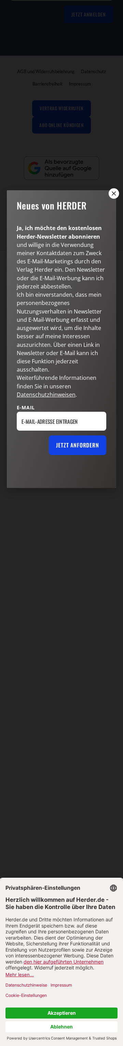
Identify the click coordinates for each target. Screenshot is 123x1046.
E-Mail (26, 407)
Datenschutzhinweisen (46, 394)
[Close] (113, 193)
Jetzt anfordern (77, 445)
